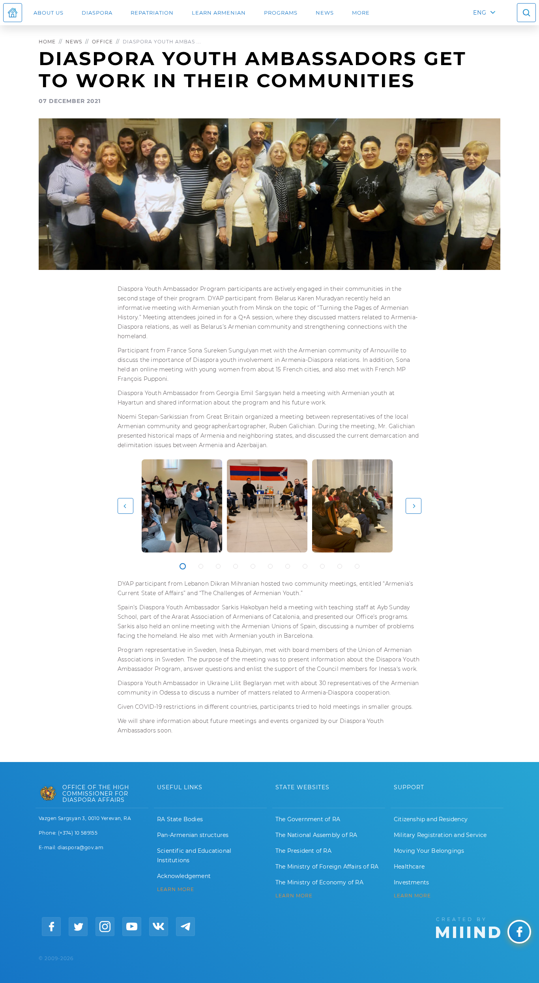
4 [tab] (235, 566)
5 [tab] (253, 566)
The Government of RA (307, 819)
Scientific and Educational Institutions (194, 855)
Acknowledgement (184, 876)
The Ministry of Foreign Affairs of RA (326, 866)
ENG (480, 12)
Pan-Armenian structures (193, 835)
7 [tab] (287, 566)
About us (49, 12)
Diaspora (97, 12)
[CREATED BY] (468, 927)
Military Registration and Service (440, 835)
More (361, 12)
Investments (411, 882)
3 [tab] (218, 566)
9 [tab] (322, 566)
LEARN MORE (175, 889)
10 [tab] (339, 566)
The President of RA (303, 850)
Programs (281, 12)
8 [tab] (305, 566)
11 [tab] (357, 566)
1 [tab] (183, 566)
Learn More (412, 895)
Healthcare (409, 866)
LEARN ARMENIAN (219, 12)
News (325, 12)
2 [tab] (200, 566)
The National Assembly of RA (316, 835)
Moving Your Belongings (429, 850)
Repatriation (152, 12)
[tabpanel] (182, 505)
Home (47, 42)
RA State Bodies (180, 819)
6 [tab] (270, 566)
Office (102, 42)
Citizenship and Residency (431, 819)
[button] (125, 506)
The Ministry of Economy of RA (319, 882)
